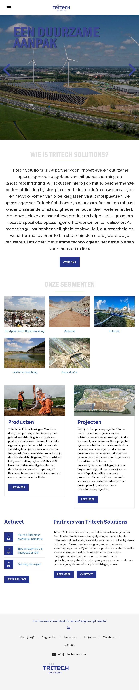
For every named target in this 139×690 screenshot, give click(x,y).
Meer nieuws (17, 579)
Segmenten (49, 637)
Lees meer (63, 574)
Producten (70, 637)
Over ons (69, 262)
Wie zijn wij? (27, 637)
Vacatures (109, 637)
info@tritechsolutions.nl (72, 654)
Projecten (90, 637)
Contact (86, 574)
